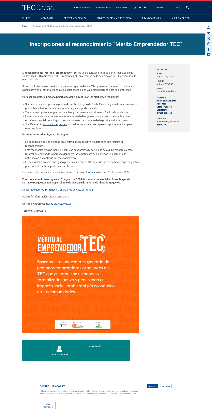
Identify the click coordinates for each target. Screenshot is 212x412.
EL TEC (26, 18)
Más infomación (48, 405)
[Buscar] (188, 8)
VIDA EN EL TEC (181, 18)
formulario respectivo (55, 124)
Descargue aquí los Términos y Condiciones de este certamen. (58, 189)
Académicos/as (103, 7)
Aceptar (152, 386)
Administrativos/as (82, 7)
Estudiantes (121, 7)
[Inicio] (38, 7)
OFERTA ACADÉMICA (75, 18)
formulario (92, 172)
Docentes (161, 103)
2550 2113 (161, 124)
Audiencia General (166, 100)
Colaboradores (164, 106)
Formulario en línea (166, 91)
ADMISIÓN (47, 18)
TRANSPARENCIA (151, 18)
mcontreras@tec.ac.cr (58, 203)
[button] (85, 275)
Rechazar (166, 386)
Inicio (25, 26)
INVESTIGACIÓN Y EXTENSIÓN (114, 18)
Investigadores (164, 112)
